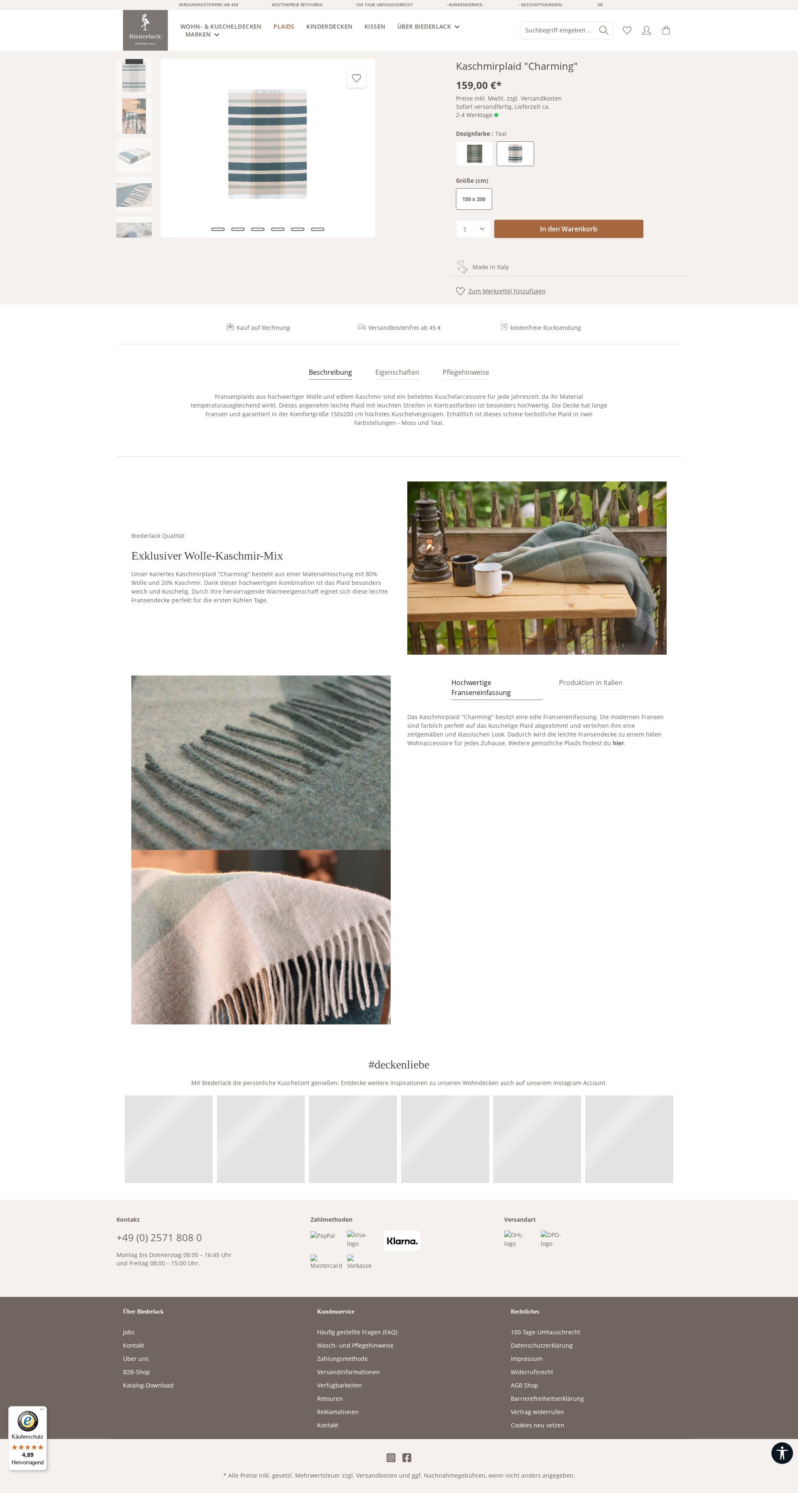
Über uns (136, 1359)
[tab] (330, 372)
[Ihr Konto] (646, 30)
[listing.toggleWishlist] (356, 78)
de (600, 4)
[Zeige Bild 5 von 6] (297, 229)
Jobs (129, 1332)
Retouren (330, 1398)
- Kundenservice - (465, 4)
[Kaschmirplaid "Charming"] (267, 148)
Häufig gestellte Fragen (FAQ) (357, 1332)
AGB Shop (524, 1385)
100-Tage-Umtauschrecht (545, 1332)
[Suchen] (604, 30)
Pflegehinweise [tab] (466, 372)
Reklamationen (338, 1412)
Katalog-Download (148, 1385)
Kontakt (133, 1345)
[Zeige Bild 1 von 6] (217, 229)
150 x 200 (473, 199)
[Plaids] (284, 26)
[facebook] (406, 1458)
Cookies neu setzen (537, 1425)
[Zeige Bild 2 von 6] (237, 229)
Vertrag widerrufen (537, 1412)
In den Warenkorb (568, 228)
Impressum (526, 1359)
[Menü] (42, 1411)
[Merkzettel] (627, 30)
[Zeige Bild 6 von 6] (317, 229)
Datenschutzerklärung (542, 1345)
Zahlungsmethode (342, 1359)
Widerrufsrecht (532, 1372)
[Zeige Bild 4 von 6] (277, 229)
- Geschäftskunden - (541, 4)
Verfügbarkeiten (339, 1385)
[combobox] (558, 30)
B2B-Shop (136, 1372)
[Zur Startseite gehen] (145, 30)
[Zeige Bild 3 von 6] (257, 229)
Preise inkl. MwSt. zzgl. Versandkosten (509, 98)
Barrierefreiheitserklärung (547, 1398)
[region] (278, 148)
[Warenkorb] (666, 30)
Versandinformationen (348, 1372)
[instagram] (391, 1458)
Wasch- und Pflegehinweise (355, 1345)
